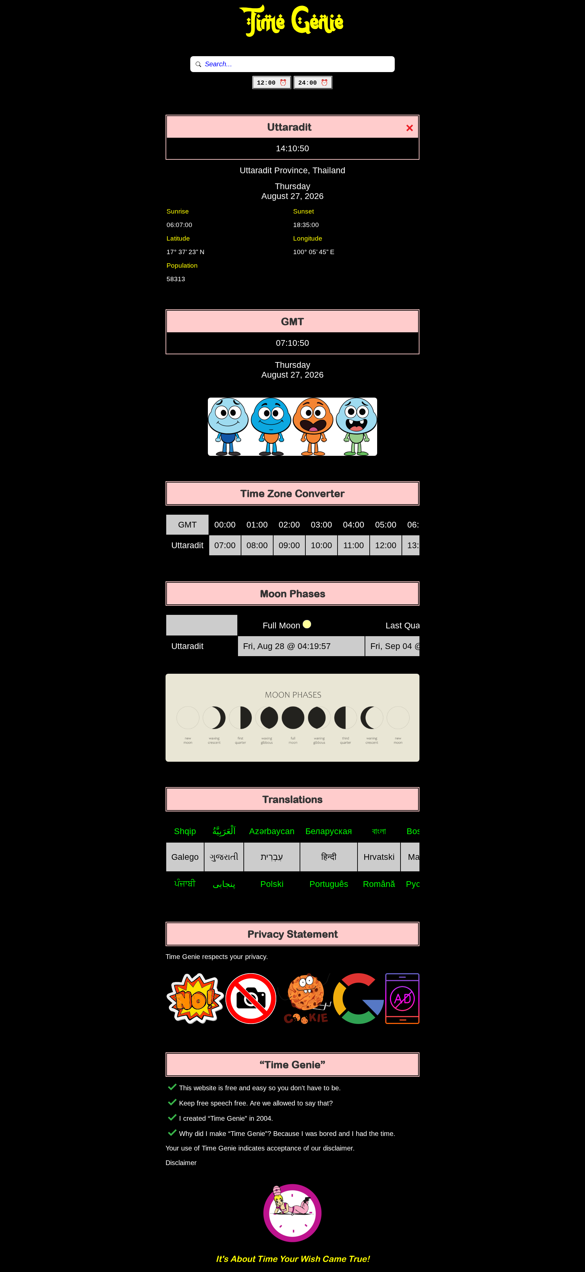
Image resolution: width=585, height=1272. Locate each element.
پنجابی (224, 884)
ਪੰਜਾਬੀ (185, 883)
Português (328, 884)
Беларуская (328, 831)
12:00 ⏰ (272, 83)
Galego (185, 857)
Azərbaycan (272, 831)
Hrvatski (379, 857)
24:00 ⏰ (313, 83)
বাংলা (379, 831)
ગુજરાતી (224, 857)
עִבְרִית (272, 857)
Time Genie (292, 22)
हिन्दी (329, 857)
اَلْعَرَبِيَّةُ (224, 831)
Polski (272, 884)
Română (379, 884)
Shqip (185, 831)
